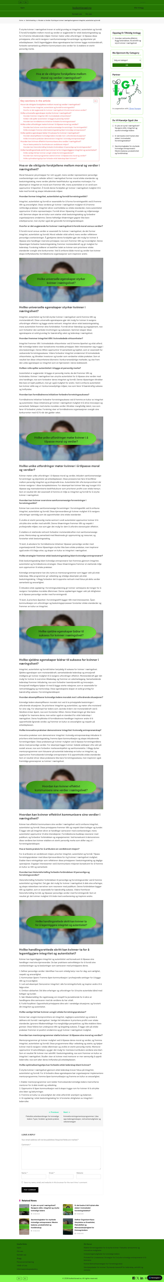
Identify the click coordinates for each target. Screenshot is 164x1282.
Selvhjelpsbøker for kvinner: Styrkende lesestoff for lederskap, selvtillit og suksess (113, 1268)
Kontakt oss (77, 14)
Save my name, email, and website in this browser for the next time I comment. (55, 1182)
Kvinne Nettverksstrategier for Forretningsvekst (103, 1264)
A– (26, 2)
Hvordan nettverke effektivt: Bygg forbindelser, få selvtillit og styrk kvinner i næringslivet (128, 40)
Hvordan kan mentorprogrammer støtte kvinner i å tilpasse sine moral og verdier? (54, 156)
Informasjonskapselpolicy (27, 1269)
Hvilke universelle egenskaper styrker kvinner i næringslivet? (45, 113)
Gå (127, 65)
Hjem (22, 8)
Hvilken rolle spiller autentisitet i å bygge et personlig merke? (46, 119)
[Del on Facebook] (134, 1279)
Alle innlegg (139, 8)
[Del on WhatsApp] (145, 1279)
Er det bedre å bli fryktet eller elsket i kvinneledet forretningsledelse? (87, 1208)
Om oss (88, 14)
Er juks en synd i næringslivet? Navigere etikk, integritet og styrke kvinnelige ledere (45, 1208)
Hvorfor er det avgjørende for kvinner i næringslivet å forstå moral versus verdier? (55, 110)
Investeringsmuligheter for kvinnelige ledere (101, 1254)
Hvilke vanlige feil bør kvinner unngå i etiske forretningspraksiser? (48, 153)
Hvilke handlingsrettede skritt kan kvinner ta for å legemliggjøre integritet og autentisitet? (58, 150)
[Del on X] (138, 1279)
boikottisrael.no (82, 7)
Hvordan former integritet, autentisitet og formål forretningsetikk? (49, 107)
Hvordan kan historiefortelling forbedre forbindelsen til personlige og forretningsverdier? (57, 147)
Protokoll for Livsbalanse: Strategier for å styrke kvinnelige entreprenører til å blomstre (115, 1258)
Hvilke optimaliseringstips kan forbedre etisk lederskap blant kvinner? (50, 158)
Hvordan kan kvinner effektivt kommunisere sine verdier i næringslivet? (50, 141)
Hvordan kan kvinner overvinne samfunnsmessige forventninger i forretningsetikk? (55, 127)
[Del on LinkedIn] (142, 1279)
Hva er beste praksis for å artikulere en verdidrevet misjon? (46, 144)
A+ (21, 2)
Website (79, 1173)
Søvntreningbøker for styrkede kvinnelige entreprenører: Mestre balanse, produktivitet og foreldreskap (127, 149)
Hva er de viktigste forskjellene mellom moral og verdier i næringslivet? (50, 104)
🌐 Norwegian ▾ (154, 1278)
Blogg (19, 1258)
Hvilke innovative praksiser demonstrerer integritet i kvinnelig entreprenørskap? (54, 138)
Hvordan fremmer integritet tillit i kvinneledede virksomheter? (47, 116)
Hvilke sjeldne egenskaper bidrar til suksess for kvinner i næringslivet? (50, 133)
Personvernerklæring (25, 1262)
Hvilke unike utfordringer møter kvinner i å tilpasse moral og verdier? (49, 124)
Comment (26, 1145)
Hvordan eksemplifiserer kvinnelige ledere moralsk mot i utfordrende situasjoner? (54, 136)
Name (25, 1173)
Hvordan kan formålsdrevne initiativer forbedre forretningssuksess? (49, 121)
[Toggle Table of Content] (94, 101)
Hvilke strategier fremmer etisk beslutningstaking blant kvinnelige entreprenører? (54, 130)
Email (52, 1173)
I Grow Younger (135, 108)
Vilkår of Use (22, 1265)
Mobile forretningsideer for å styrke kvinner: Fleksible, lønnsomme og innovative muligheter (112, 1249)
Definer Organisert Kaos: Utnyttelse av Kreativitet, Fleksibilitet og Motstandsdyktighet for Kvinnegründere (85, 1225)
